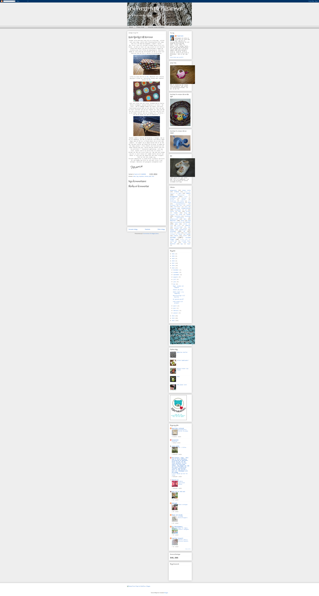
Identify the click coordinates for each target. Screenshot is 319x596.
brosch (172, 199)
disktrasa (173, 201)
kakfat (172, 211)
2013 (173, 318)
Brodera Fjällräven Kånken (181, 483)
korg (185, 213)
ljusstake (187, 216)
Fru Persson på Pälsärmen (155, 8)
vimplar (176, 235)
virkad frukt (184, 239)
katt (179, 211)
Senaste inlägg (133, 229)
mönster (146, 176)
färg (137, 176)
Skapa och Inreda (177, 515)
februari (176, 310)
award (185, 191)
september (176, 274)
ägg (182, 243)
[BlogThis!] (152, 174)
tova (185, 233)
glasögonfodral (180, 204)
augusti (176, 277)
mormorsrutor (174, 219)
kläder (176, 213)
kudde (180, 214)
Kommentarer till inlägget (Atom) (151, 233)
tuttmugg (172, 234)
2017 (173, 263)
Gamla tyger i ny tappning (178, 292)
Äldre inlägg (161, 229)
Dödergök (174, 503)
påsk (176, 224)
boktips (184, 198)
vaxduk (188, 234)
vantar (180, 234)
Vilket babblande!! (183, 360)
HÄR (147, 76)
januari (176, 313)
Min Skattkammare (177, 526)
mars (175, 308)
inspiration (141, 176)
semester (187, 225)
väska (184, 242)
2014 (173, 316)
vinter (185, 235)
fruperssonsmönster (178, 202)
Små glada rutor (182, 384)
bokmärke (172, 198)
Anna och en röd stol (178, 491)
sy (184, 231)
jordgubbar (177, 210)
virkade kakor (186, 241)
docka (182, 201)
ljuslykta (177, 216)
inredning (173, 208)
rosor (179, 225)
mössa (182, 220)
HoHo (178, 376)
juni (175, 281)
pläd (150, 176)
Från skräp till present (178, 302)
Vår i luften (182, 447)
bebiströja (181, 195)
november (176, 272)
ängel (188, 243)
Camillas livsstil (177, 538)
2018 (173, 261)
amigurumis (173, 190)
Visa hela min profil (176, 57)
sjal (189, 227)
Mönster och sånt (140, 27)
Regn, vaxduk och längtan (178, 286)
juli (175, 279)
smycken (176, 228)
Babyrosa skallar (182, 352)
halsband (172, 205)
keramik (188, 211)
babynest (172, 193)
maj (174, 284)
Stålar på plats (178, 289)
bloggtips (174, 196)
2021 (173, 254)
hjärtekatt (177, 206)
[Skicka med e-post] (150, 174)
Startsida (131, 27)
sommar (172, 229)
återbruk (172, 243)
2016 (173, 265)
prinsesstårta (177, 222)
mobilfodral (180, 217)
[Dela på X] (153, 174)
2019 (173, 258)
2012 (173, 320)
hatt (181, 205)
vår (175, 242)
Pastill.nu (175, 480)
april (175, 306)
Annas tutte (186, 190)
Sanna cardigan (182, 504)
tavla (171, 233)
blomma (185, 196)
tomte (178, 233)
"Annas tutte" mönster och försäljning (156, 27)
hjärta (188, 205)
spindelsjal (183, 229)
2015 (173, 268)
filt (189, 201)
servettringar (178, 227)
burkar (184, 199)
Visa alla (187, 549)
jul (186, 210)
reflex (185, 224)
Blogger (166, 592)
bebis (134, 176)
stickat (173, 231)
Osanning (174, 441)
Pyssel (188, 222)
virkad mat (173, 241)
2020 (173, 256)
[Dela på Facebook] (155, 174)
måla (185, 219)
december (176, 270)
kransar (172, 214)
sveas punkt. (176, 446)
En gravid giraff (178, 299)
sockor (185, 228)
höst (186, 206)
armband (176, 191)
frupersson (180, 36)
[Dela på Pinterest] (156, 174)
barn (180, 193)
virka (153, 176)
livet (188, 214)
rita (171, 225)
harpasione (175, 440)
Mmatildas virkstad (178, 428)
